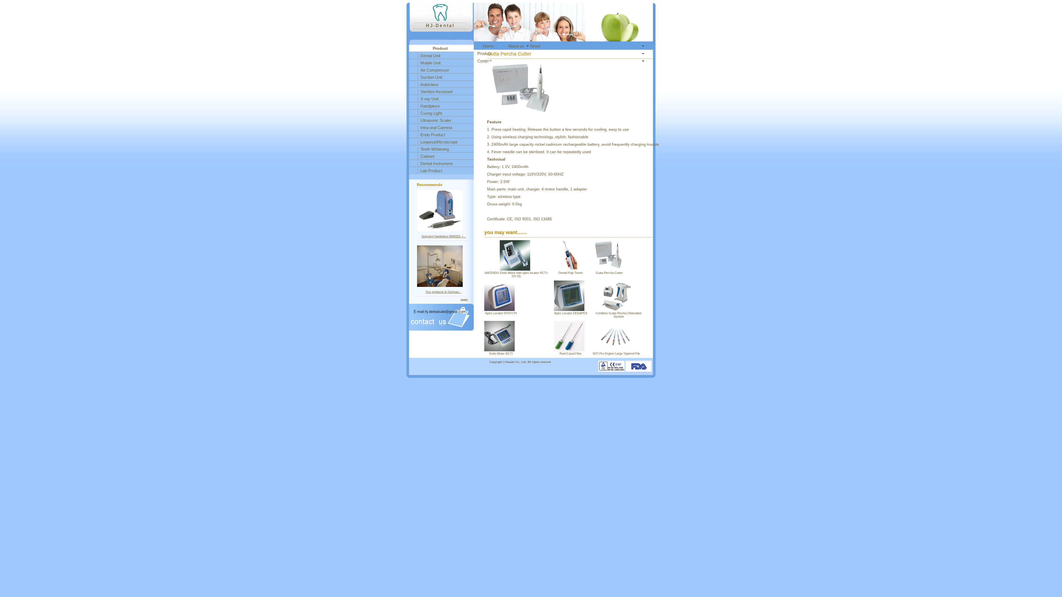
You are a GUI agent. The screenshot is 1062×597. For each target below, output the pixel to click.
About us (516, 46)
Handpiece (430, 106)
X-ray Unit (429, 98)
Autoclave (429, 84)
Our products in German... (443, 292)
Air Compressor (434, 70)
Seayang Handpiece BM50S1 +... (443, 236)
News (535, 46)
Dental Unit (430, 55)
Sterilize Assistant (436, 91)
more (464, 299)
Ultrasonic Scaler (435, 120)
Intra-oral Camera (436, 127)
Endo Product (432, 134)
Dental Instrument (436, 163)
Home (488, 46)
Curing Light (431, 113)
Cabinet (427, 156)
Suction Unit (431, 77)
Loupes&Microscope (439, 142)
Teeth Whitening (434, 149)
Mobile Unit (430, 63)
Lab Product (431, 170)
